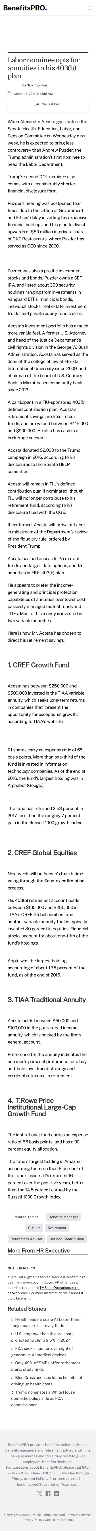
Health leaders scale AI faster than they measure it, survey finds (45, 1322)
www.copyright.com (38, 1282)
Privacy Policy (32, 1519)
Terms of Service (78, 1515)
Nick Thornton (37, 85)
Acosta (14, 450)
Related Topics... (27, 1217)
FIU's (54, 484)
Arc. (33, 1515)
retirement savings (26, 416)
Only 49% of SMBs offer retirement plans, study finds (45, 1366)
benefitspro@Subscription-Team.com (47, 1484)
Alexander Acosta (37, 121)
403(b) (79, 402)
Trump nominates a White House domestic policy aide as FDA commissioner (43, 1398)
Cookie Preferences (59, 1519)
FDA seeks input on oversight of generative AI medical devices (42, 1351)
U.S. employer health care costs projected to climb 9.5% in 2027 (42, 1337)
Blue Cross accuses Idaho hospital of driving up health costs (46, 1380)
